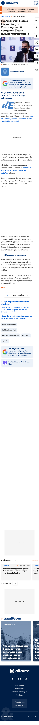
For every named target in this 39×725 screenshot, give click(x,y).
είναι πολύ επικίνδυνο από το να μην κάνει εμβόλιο (16, 170)
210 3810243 (19, 705)
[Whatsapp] (36, 63)
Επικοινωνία (19, 688)
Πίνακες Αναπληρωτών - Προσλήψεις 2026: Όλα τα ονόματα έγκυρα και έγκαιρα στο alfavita (15, 309)
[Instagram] (19, 678)
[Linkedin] (36, 49)
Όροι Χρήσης (19, 685)
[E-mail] (36, 69)
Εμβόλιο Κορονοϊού (9, 330)
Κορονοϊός (26, 335)
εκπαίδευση (12, 618)
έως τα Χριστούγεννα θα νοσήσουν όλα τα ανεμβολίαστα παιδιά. (17, 118)
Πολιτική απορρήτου (19, 692)
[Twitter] (36, 42)
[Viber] (36, 56)
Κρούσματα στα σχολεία (10, 335)
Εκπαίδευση (5, 16)
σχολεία (5, 341)
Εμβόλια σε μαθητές (9, 324)
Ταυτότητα (20, 695)
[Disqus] (19, 399)
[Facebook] (36, 35)
